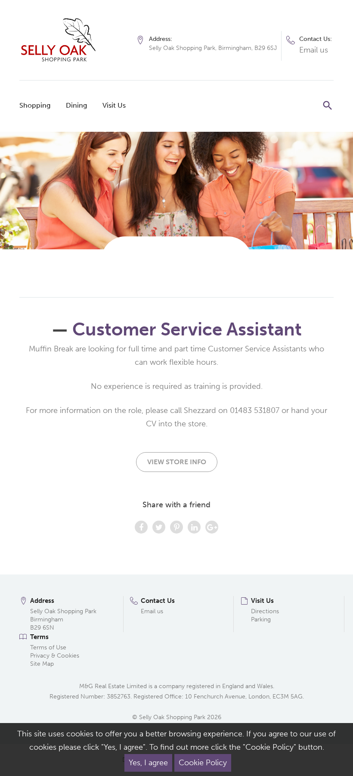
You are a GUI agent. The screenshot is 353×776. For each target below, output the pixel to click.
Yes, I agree (148, 762)
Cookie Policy (203, 762)
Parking (261, 619)
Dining (76, 105)
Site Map (42, 663)
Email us (313, 50)
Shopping (34, 105)
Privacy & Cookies (54, 655)
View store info (176, 462)
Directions (265, 611)
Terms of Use (48, 647)
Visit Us (114, 105)
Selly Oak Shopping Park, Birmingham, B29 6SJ (213, 48)
